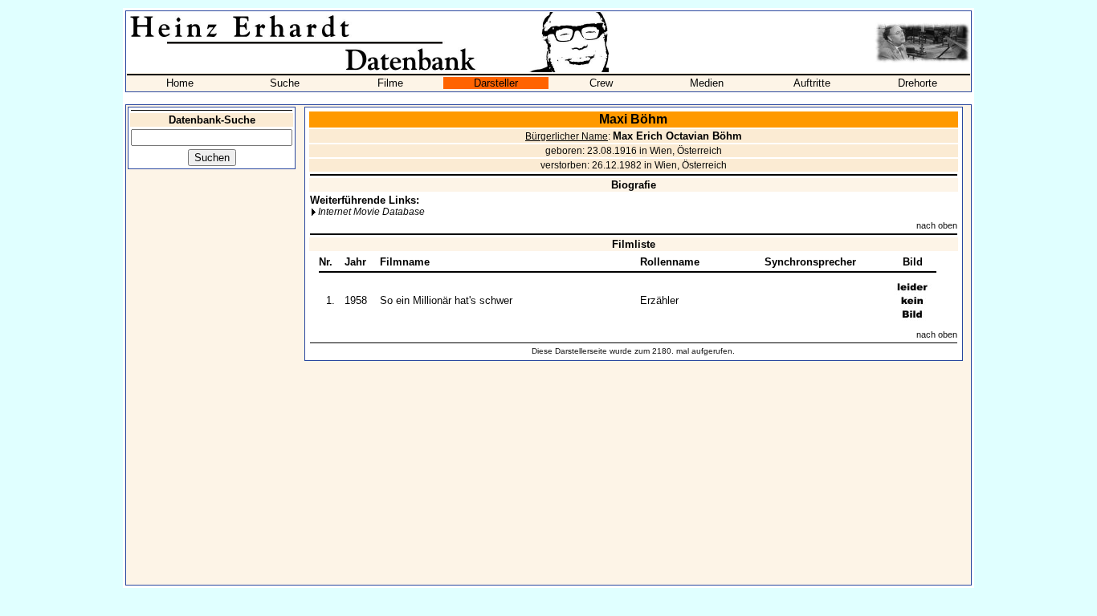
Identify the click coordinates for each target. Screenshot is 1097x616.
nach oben (936, 225)
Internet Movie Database (371, 211)
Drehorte (917, 83)
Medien (707, 83)
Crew (601, 83)
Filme (390, 83)
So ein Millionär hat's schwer (446, 300)
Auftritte (811, 83)
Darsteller (496, 83)
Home (180, 83)
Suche (285, 83)
